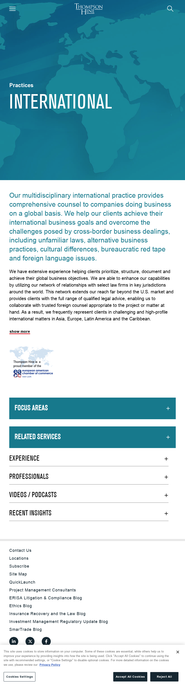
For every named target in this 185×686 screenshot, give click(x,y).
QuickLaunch (22, 582)
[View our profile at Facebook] (46, 641)
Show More (19, 331)
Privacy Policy (49, 664)
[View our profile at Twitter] (30, 641)
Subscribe (19, 566)
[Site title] (88, 8)
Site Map (18, 574)
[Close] (178, 652)
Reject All (164, 676)
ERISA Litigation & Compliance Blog (45, 597)
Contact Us (20, 550)
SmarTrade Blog (25, 629)
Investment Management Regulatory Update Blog (58, 621)
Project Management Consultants (42, 590)
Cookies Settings (19, 676)
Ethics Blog (20, 605)
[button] (12, 8)
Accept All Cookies (130, 676)
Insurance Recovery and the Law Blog (47, 613)
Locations (19, 558)
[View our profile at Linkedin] (13, 641)
